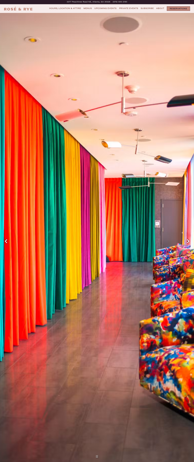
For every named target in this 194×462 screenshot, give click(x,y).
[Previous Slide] (6, 241)
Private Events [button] (128, 9)
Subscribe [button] (147, 9)
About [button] (160, 9)
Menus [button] (88, 9)
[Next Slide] (188, 241)
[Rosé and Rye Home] (18, 9)
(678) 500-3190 (120, 2)
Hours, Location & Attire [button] (65, 9)
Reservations (178, 9)
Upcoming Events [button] (105, 9)
